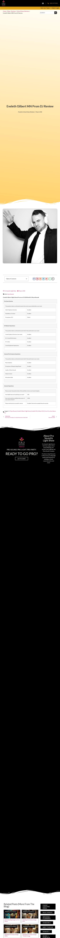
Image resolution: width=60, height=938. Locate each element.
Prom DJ (46, 411)
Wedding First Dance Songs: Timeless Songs (29, 935)
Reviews (13, 11)
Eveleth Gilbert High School (24, 411)
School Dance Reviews (23, 11)
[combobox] (47, 12)
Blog (8, 11)
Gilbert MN (41, 411)
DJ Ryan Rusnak (13, 411)
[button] (43, 3)
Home (4, 11)
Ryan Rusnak (10, 294)
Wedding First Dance (10, 911)
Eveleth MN (34, 411)
